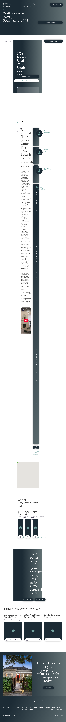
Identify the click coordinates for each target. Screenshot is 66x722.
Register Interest (50, 22)
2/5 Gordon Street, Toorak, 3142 (12, 616)
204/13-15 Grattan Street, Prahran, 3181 (52, 616)
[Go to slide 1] (17, 122)
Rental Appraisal (27, 600)
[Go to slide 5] (21, 122)
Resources (39, 4)
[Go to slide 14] (29, 122)
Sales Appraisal (40, 600)
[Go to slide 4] (20, 122)
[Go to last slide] (31, 121)
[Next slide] (37, 121)
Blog (34, 4)
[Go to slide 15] (30, 122)
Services (15, 4)
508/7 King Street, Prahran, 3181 (32, 616)
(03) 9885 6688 (57, 5)
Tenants (45, 4)
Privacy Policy (59, 715)
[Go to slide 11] (26, 122)
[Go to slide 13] (28, 122)
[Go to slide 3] (19, 122)
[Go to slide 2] (18, 122)
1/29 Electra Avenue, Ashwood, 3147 (28, 513)
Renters (47, 707)
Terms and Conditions (9, 715)
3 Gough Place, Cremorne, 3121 (20, 513)
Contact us (48, 687)
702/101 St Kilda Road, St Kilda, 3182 (35, 513)
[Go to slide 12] (27, 122)
